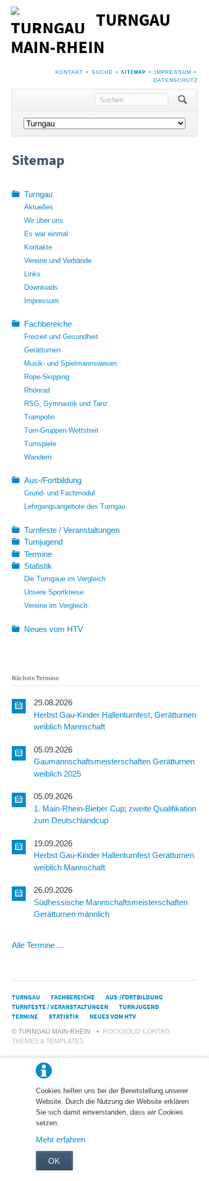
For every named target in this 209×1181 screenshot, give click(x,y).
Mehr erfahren (60, 1139)
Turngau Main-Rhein (90, 33)
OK (54, 1160)
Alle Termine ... (37, 945)
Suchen (182, 100)
